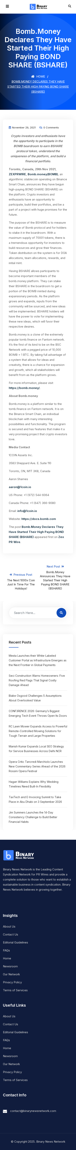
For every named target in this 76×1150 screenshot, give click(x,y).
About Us (9, 926)
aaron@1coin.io (20, 487)
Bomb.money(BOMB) (43, 174)
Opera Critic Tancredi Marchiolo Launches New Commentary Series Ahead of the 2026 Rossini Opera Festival (37, 766)
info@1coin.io (27, 511)
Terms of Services (15, 990)
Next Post (55, 577)
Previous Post (21, 581)
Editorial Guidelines (15, 942)
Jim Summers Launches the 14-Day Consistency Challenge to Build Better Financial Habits (33, 817)
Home (40, 76)
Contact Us (10, 934)
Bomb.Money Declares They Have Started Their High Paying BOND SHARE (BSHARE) (36, 532)
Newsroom (10, 966)
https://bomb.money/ (24, 388)
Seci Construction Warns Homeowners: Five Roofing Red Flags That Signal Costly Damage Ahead (37, 680)
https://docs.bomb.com (38, 519)
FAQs (6, 950)
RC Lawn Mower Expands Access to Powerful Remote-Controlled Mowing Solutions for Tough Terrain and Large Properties (38, 731)
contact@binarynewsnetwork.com (33, 1111)
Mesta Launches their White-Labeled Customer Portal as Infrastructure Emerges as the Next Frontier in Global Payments (37, 660)
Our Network (11, 974)
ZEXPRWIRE (17, 174)
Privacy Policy (12, 982)
